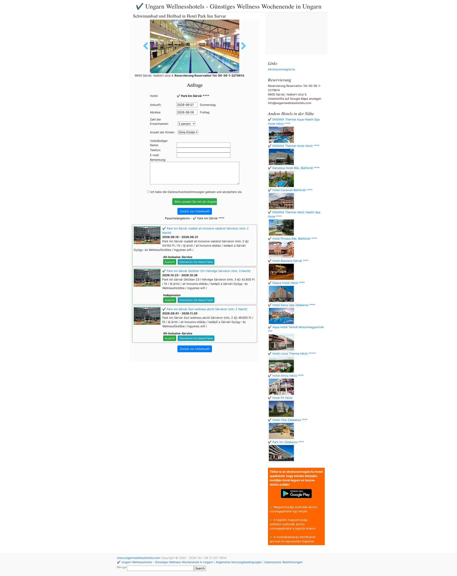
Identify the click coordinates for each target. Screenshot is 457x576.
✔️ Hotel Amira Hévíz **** (286, 375)
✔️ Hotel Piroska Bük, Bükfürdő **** (292, 238)
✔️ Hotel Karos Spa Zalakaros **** (291, 305)
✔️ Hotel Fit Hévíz (280, 398)
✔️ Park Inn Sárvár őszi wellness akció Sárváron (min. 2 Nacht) (204, 309)
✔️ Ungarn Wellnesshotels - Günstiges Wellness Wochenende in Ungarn (229, 6)
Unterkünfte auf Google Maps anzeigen (294, 98)
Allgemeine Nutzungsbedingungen (239, 562)
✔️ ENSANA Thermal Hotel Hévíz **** (293, 146)
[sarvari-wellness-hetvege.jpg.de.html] (242, 46)
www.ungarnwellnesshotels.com (139, 558)
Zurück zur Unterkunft (195, 211)
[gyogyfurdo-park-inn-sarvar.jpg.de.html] (147, 46)
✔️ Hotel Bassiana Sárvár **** (288, 260)
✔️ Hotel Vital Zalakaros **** (287, 420)
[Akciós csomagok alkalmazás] (296, 493)
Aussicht (170, 261)
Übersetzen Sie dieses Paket (196, 261)
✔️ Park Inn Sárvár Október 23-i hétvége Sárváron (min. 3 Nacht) (206, 271)
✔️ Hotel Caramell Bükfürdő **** (290, 190)
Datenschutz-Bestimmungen (283, 562)
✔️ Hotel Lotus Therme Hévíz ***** (292, 353)
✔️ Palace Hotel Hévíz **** (286, 283)
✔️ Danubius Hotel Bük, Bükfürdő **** (294, 168)
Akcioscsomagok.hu (281, 69)
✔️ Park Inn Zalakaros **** (286, 442)
